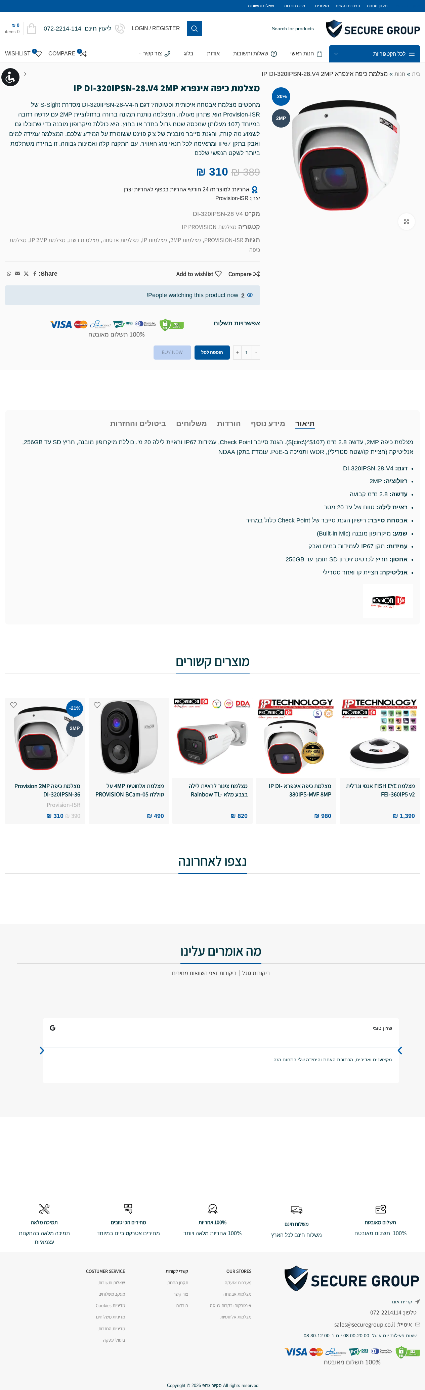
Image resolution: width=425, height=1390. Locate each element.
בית (416, 74)
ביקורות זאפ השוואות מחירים (204, 973)
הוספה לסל (212, 352)
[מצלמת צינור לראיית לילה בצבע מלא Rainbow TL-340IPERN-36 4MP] (212, 738)
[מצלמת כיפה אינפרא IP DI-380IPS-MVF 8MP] (296, 738)
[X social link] (26, 273)
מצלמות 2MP (185, 240)
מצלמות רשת (84, 240)
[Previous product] (25, 75)
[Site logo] (373, 28)
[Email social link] (17, 273)
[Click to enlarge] (406, 221)
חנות (399, 74)
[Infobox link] (84, 28)
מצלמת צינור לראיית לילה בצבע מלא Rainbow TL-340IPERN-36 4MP (218, 794)
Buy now (172, 352)
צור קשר (180, 1294)
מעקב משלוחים (111, 1294)
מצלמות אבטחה (120, 240)
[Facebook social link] (35, 273)
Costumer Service (105, 1271)
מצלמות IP (154, 240)
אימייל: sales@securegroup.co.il (373, 1324)
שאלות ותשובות (111, 1283)
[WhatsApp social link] (9, 273)
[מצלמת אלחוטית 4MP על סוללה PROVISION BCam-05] (129, 738)
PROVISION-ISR (223, 240)
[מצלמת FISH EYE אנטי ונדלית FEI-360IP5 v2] (380, 738)
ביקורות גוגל (256, 973)
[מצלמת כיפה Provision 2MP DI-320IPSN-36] (45, 738)
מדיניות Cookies (110, 1305)
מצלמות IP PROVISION (209, 227)
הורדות (182, 1305)
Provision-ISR (63, 804)
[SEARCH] (194, 28)
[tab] (305, 424)
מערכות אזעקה (238, 1283)
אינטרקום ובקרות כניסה (230, 1305)
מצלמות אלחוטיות (235, 1317)
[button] (42, 1051)
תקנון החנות (177, 1283)
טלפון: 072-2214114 (393, 1312)
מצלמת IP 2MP (48, 240)
